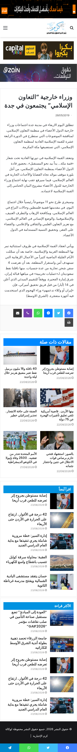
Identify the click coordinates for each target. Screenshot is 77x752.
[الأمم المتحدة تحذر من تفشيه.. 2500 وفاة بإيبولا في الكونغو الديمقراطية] (20, 440)
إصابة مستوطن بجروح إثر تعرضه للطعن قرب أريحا (58, 371)
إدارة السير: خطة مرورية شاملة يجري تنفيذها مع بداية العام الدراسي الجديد (27, 540)
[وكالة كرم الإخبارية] (56, 27)
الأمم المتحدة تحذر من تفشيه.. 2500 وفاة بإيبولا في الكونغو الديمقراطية (21, 458)
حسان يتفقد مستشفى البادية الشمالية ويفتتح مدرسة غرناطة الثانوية (25, 581)
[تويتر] (58, 313)
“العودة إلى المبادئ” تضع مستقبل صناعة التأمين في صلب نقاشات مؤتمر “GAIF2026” (28, 619)
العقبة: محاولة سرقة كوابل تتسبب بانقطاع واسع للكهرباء (26, 559)
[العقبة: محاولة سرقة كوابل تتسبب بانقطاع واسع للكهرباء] (62, 563)
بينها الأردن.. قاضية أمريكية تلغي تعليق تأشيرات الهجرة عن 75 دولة (57, 415)
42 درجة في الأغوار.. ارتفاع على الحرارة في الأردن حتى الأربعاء (27, 519)
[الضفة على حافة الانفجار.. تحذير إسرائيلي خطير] (20, 397)
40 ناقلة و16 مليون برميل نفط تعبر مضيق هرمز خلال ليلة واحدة (20, 373)
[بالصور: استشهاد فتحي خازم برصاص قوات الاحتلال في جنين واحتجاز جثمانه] (57, 440)
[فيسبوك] (69, 313)
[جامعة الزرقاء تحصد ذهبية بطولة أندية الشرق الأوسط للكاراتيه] (62, 644)
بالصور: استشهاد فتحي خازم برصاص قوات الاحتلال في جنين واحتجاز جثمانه (58, 460)
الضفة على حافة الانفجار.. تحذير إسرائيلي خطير (21, 413)
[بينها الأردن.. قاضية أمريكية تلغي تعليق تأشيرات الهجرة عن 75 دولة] (57, 397)
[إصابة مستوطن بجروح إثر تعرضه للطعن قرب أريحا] (57, 355)
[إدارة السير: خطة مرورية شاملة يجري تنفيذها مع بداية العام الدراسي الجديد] (62, 541)
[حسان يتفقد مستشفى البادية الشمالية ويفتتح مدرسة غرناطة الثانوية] (62, 582)
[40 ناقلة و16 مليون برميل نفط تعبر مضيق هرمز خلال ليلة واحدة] (20, 355)
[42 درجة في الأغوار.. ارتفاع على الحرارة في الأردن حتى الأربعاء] (62, 520)
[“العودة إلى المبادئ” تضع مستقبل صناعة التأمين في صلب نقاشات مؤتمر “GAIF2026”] (62, 618)
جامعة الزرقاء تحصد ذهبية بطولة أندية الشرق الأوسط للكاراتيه (28, 643)
